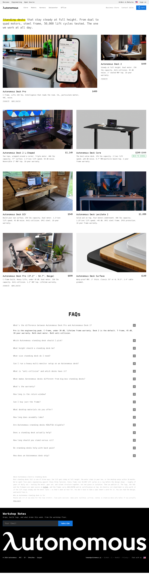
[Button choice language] (136, 2)
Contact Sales (128, 7)
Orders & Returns (126, 2)
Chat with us (137, 557)
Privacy (125, 557)
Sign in (143, 2)
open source (15, 101)
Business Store (112, 7)
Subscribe (65, 523)
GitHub (45, 487)
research (6, 101)
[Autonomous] (10, 8)
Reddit (117, 557)
